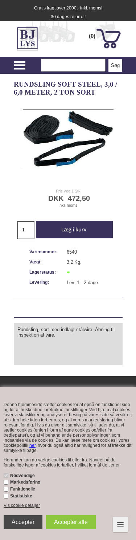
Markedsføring (25, 482)
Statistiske (21, 496)
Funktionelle (22, 489)
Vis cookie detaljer (22, 505)
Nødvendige (22, 475)
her (32, 445)
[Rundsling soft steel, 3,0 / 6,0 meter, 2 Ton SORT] (68, 138)
